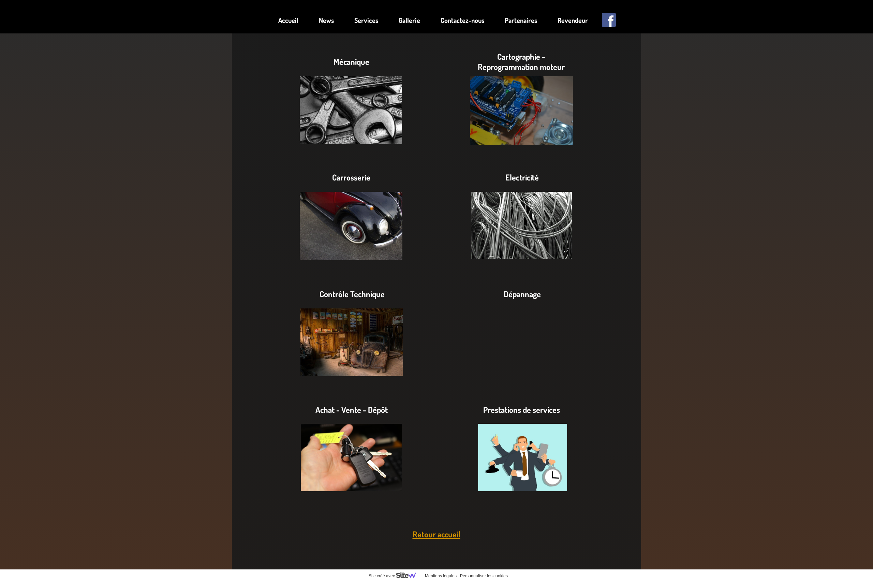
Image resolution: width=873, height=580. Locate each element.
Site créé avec (382, 576)
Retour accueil (436, 534)
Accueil (288, 20)
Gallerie (409, 20)
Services (366, 20)
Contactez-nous (462, 20)
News (326, 20)
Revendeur (573, 20)
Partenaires (521, 20)
